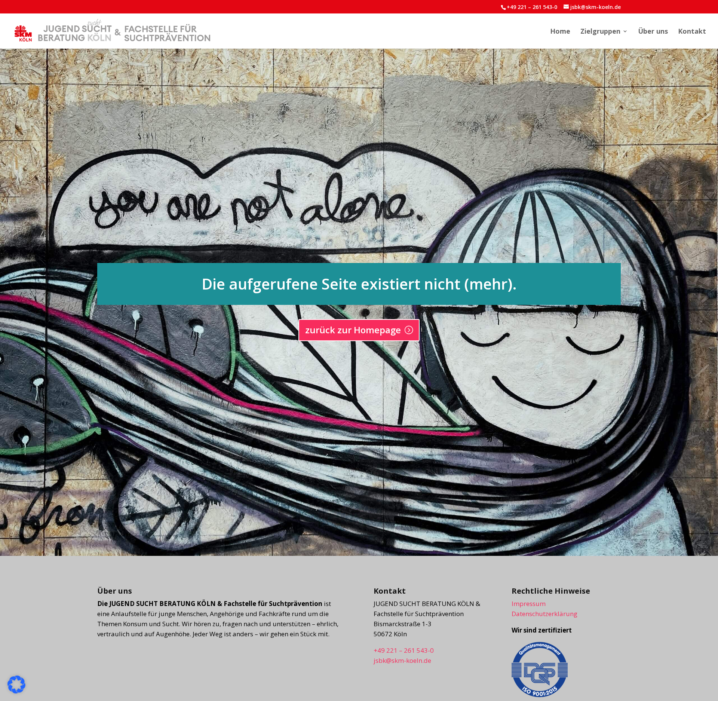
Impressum (529, 603)
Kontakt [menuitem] (692, 32)
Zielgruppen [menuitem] (600, 32)
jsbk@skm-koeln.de (402, 660)
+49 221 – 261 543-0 (532, 6)
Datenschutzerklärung (544, 613)
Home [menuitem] (560, 32)
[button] (16, 684)
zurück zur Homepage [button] (353, 330)
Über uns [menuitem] (653, 32)
